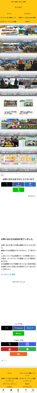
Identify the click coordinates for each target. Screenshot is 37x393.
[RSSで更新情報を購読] (18, 354)
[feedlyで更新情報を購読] (27, 349)
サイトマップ (27, 387)
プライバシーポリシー (10, 384)
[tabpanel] (10, 107)
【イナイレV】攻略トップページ (27, 374)
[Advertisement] (18, 216)
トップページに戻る (8, 274)
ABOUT (27, 384)
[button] (33, 303)
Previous (1, 107)
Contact (9, 387)
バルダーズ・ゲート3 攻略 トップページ (27, 379)
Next (36, 107)
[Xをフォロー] (9, 344)
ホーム (10, 373)
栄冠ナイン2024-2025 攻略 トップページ (9, 379)
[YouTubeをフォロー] (9, 349)
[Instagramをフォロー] (27, 344)
